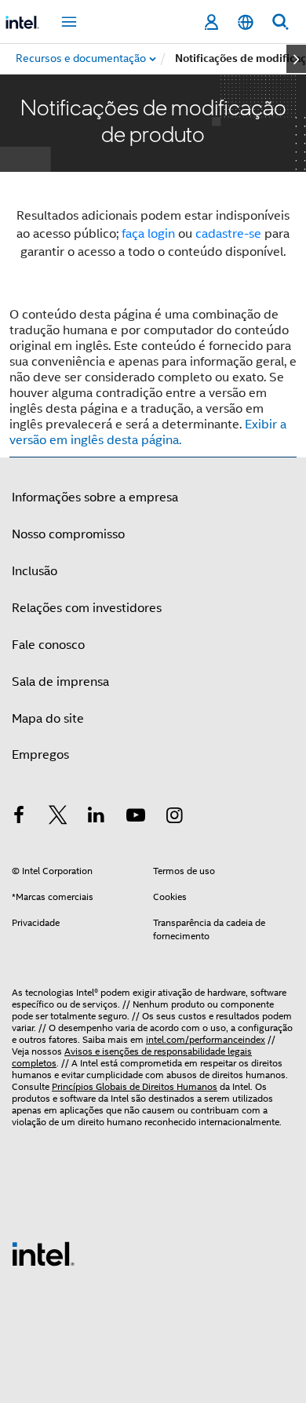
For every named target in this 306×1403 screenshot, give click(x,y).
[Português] (245, 22)
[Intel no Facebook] (18, 818)
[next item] (296, 59)
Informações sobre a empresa (95, 497)
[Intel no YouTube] (135, 818)
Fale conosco (48, 645)
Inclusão (34, 571)
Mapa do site (48, 719)
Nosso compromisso (68, 534)
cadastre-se (228, 234)
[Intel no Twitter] (58, 818)
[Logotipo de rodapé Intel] (43, 1253)
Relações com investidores (87, 608)
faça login (148, 234)
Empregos (40, 755)
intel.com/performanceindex (205, 1039)
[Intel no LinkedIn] (96, 818)
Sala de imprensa (60, 682)
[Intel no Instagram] (174, 818)
